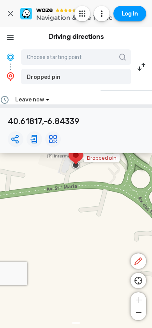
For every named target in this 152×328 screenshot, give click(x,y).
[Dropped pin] (75, 159)
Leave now (29, 99)
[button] (76, 76)
